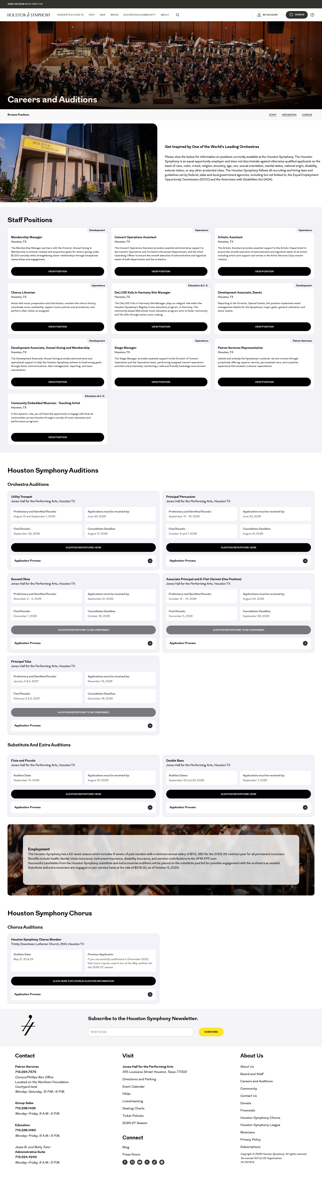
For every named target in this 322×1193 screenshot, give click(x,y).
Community (248, 1088)
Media (114, 15)
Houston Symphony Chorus (260, 1117)
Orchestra (289, 115)
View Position (57, 271)
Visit (92, 15)
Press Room (131, 1154)
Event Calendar (133, 1086)
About (165, 15)
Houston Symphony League (260, 1124)
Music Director (25, 4)
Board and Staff (251, 1074)
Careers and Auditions (256, 1081)
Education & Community (139, 15)
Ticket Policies (133, 1115)
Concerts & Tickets (70, 15)
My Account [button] (270, 15)
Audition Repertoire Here (83, 547)
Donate (299, 15)
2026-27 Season (134, 1122)
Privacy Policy (250, 1139)
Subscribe (211, 1032)
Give (102, 15)
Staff (273, 115)
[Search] (177, 14)
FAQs (126, 1093)
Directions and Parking (139, 1079)
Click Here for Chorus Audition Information (83, 981)
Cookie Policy (235, 1188)
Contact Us (248, 1095)
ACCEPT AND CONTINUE (257, 1188)
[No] (317, 1188)
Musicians (247, 1132)
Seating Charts (133, 1108)
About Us (247, 1066)
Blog (125, 1147)
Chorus (307, 115)
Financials (247, 1110)
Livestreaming (132, 1101)
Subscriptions (250, 1146)
